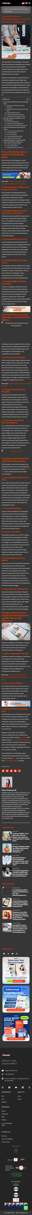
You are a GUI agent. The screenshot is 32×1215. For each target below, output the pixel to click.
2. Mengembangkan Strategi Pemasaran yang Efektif (17, 109)
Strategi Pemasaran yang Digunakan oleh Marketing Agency (14, 119)
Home (5, 6)
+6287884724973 (9, 1074)
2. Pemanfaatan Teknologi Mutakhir (14, 123)
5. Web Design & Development (13, 138)
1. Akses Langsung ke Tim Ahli (13, 143)
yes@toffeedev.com (11, 1070)
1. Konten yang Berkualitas (12, 121)
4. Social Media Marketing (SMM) (14, 136)
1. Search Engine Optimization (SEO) (15, 131)
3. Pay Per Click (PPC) (11, 134)
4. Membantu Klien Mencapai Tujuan (15, 114)
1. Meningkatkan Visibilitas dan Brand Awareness (15, 106)
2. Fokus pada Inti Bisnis (12, 145)
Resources (5, 1107)
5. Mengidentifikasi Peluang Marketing (15, 116)
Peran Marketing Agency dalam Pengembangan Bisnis (16, 102)
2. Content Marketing (11, 132)
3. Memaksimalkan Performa (13, 112)
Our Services (6, 1092)
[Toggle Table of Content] (27, 99)
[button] (3, 770)
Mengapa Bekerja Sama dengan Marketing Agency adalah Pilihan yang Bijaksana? (14, 141)
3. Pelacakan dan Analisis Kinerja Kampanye (16, 125)
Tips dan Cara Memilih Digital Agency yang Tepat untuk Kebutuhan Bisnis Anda (15, 677)
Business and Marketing (14, 6)
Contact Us (6, 1132)
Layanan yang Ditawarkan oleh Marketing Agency (14, 128)
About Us (21, 1092)
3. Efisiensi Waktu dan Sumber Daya (14, 147)
